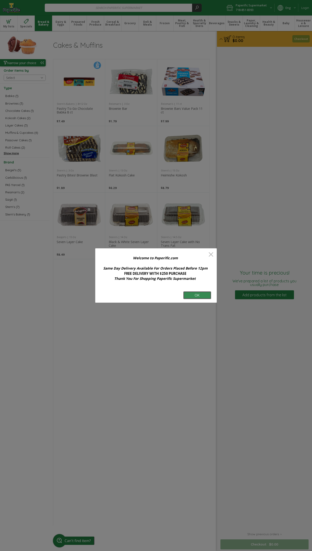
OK (197, 295)
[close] (211, 255)
